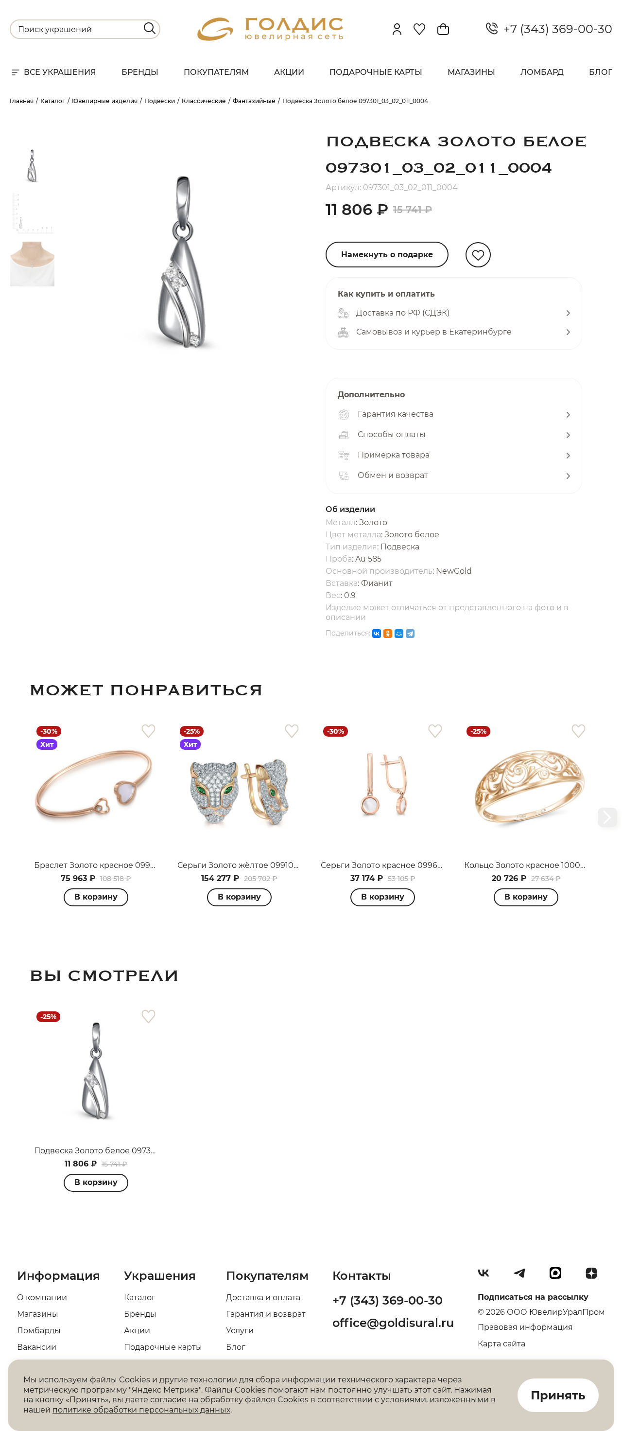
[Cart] (443, 29)
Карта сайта (501, 1343)
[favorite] (148, 732)
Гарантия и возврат (266, 1314)
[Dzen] (595, 1277)
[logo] (270, 38)
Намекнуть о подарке (387, 254)
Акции (289, 72)
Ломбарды (39, 1330)
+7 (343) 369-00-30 (555, 29)
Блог (600, 72)
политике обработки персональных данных (141, 1409)
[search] (150, 28)
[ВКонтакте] (376, 633)
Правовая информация (525, 1327)
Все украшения (60, 72)
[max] (559, 1277)
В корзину (96, 896)
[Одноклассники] (387, 633)
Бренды (139, 72)
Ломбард (542, 72)
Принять (558, 1395)
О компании (42, 1297)
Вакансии (36, 1347)
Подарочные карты (375, 72)
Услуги (240, 1330)
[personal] (397, 29)
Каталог (140, 1297)
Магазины (471, 72)
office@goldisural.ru (393, 1323)
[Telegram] (410, 633)
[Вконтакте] (487, 1277)
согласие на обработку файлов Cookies (229, 1399)
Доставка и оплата (263, 1297)
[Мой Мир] (399, 633)
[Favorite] (419, 29)
